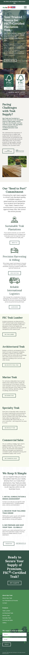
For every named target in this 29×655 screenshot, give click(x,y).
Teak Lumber (6, 610)
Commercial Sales (7, 620)
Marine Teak (6, 615)
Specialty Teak (6, 618)
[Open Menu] (25, 7)
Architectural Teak (7, 613)
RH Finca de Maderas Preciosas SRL (14, 2)
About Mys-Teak (7, 598)
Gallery (4, 622)
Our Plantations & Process (10, 600)
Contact (4, 603)
